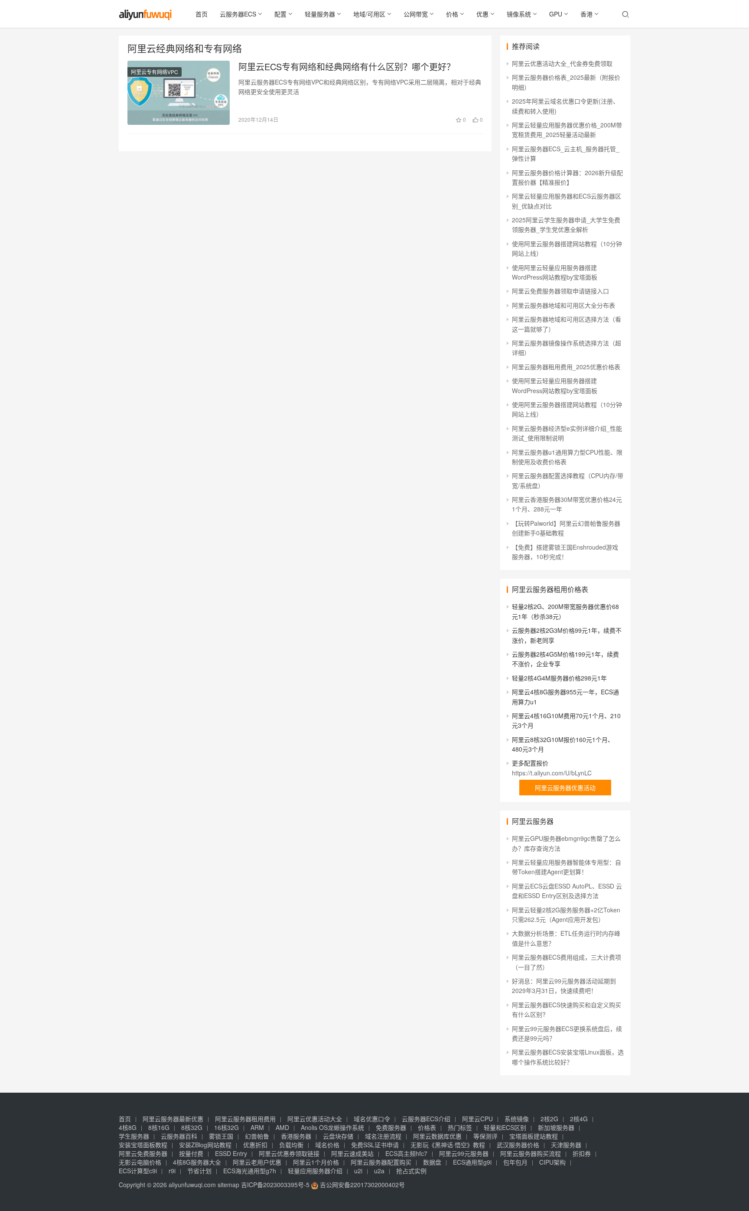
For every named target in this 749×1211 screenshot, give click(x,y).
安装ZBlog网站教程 (205, 1145)
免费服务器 (391, 1127)
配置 (280, 14)
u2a (379, 1171)
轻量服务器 (320, 14)
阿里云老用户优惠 (257, 1162)
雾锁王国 (221, 1136)
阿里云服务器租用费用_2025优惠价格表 (566, 366)
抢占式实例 (411, 1171)
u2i (358, 1171)
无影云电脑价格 (140, 1162)
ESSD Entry (231, 1153)
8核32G (191, 1127)
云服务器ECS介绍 (426, 1119)
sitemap (228, 1184)
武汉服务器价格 (518, 1145)
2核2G (549, 1119)
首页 (201, 14)
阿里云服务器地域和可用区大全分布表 (563, 305)
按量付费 (191, 1153)
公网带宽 (416, 14)
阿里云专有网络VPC (154, 71)
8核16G (158, 1127)
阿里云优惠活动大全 (314, 1119)
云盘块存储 (338, 1136)
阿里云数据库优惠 (437, 1136)
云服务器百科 (179, 1136)
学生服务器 (134, 1136)
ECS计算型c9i (138, 1171)
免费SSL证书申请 (375, 1145)
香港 (586, 14)
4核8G (128, 1127)
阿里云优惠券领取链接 (289, 1153)
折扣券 (582, 1153)
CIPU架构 (552, 1162)
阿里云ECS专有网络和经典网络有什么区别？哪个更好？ (346, 67)
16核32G (226, 1127)
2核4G (579, 1119)
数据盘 (432, 1162)
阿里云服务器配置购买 (381, 1162)
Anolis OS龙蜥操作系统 (332, 1127)
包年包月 (515, 1162)
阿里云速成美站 (352, 1153)
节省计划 (199, 1171)
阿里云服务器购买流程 (530, 1153)
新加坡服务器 (556, 1127)
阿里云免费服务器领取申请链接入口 (560, 290)
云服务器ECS (238, 14)
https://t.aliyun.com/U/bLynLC (552, 772)
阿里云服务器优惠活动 (565, 787)
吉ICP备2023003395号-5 (275, 1184)
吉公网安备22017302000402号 (361, 1184)
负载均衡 (291, 1145)
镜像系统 (519, 14)
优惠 (482, 14)
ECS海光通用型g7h (249, 1171)
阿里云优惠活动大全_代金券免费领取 (562, 63)
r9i (172, 1171)
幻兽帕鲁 (257, 1136)
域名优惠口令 (372, 1119)
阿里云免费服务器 (143, 1153)
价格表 (427, 1127)
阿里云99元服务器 (463, 1153)
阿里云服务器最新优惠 (173, 1119)
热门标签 (460, 1127)
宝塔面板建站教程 (533, 1136)
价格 (452, 14)
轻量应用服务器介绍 (315, 1171)
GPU (555, 14)
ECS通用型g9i (472, 1162)
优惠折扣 (255, 1145)
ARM (257, 1127)
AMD (282, 1127)
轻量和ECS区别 (505, 1127)
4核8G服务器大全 (197, 1162)
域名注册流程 (383, 1136)
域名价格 (327, 1145)
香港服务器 (296, 1136)
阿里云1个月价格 (316, 1162)
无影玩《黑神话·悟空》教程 (447, 1145)
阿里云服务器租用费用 (245, 1119)
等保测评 (485, 1136)
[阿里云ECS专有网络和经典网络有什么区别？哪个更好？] (178, 93)
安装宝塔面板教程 (143, 1145)
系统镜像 (517, 1119)
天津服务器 (566, 1145)
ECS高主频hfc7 (406, 1153)
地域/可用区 (369, 14)
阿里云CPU (477, 1119)
